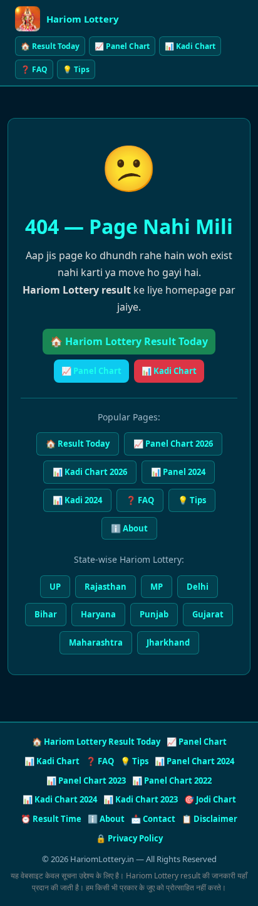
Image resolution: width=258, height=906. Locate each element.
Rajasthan (105, 586)
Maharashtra (96, 642)
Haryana (98, 614)
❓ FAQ (34, 69)
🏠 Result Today (50, 46)
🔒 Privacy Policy (129, 838)
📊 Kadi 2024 (77, 500)
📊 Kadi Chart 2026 (90, 471)
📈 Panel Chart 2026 (173, 443)
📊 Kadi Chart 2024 (60, 799)
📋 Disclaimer (209, 818)
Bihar (45, 614)
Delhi (198, 586)
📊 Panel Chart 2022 (172, 780)
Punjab (154, 614)
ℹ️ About (129, 528)
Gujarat (208, 614)
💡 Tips (76, 69)
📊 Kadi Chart (190, 46)
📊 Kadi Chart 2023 (140, 799)
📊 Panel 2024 (178, 471)
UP (55, 586)
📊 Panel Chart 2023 (86, 780)
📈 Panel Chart (122, 46)
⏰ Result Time (51, 818)
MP (156, 586)
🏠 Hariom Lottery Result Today (129, 341)
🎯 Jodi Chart (210, 799)
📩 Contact (153, 818)
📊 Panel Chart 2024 (194, 761)
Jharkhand (168, 642)
